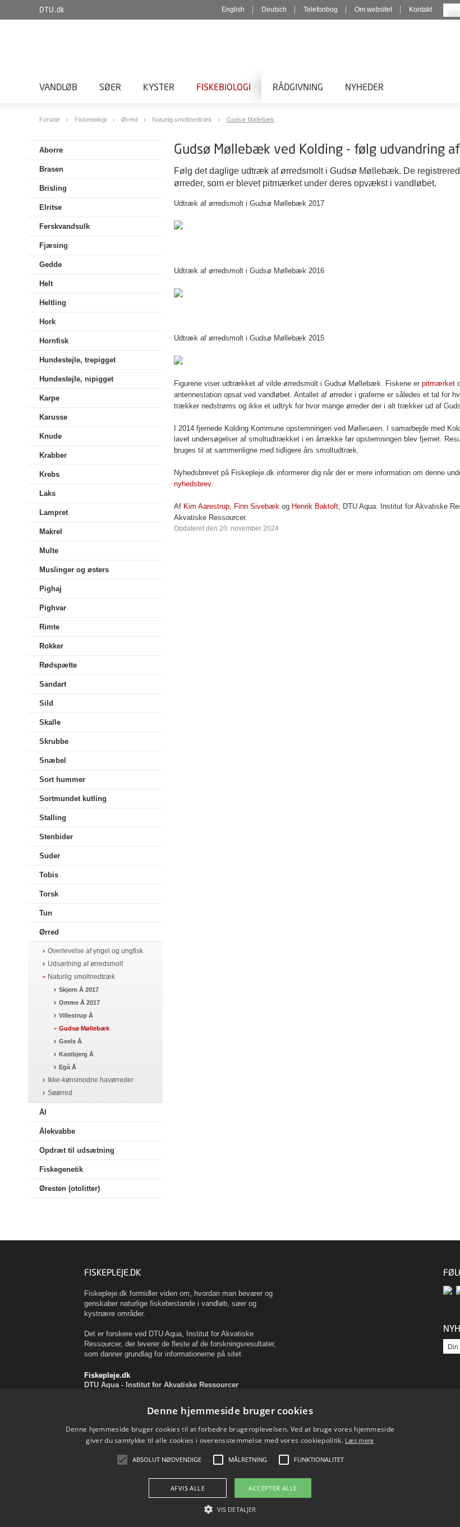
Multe (48, 550)
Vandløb (58, 86)
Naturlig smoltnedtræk (183, 119)
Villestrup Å (76, 1015)
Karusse (53, 417)
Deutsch (274, 9)
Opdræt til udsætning (76, 1150)
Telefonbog (320, 9)
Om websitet (373, 9)
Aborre (51, 150)
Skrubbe (53, 741)
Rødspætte (58, 665)
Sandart (52, 684)
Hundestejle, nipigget (76, 379)
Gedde (50, 264)
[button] (230, 1508)
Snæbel (52, 760)
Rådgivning (298, 86)
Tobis (48, 875)
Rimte (49, 627)
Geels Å (70, 1041)
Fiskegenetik (61, 1169)
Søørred (60, 1093)
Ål (43, 1112)
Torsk (48, 894)
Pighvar (52, 608)
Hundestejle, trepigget (77, 360)
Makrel (50, 531)
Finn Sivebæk (256, 506)
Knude (50, 436)
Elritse (50, 207)
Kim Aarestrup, (207, 506)
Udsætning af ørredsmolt (85, 964)
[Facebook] (449, 1290)
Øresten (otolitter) (69, 1188)
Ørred (130, 119)
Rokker (51, 646)
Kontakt (420, 9)
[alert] (230, 1457)
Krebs (49, 474)
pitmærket (438, 383)
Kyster (158, 86)
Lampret (53, 512)
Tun (45, 913)
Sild (46, 703)
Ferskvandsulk (64, 226)
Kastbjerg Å (76, 1054)
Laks (47, 493)
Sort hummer (62, 779)
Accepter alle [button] (273, 1488)
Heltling (52, 302)
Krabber (53, 455)
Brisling (53, 188)
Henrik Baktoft (315, 506)
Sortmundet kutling (73, 798)
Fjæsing (53, 245)
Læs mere (359, 1440)
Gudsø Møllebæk (250, 119)
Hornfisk (53, 341)
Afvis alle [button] (188, 1488)
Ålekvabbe (57, 1131)
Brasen (51, 169)
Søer (110, 86)
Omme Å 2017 (79, 1002)
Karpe (49, 398)
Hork (47, 322)
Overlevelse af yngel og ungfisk (95, 951)
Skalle (50, 722)
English (233, 9)
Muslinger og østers (74, 569)
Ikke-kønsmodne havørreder (91, 1080)
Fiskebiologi (223, 86)
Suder (49, 856)
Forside (50, 119)
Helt (46, 283)
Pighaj (50, 589)
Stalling (52, 817)
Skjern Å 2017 (79, 989)
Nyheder (364, 86)
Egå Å (67, 1067)
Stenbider (56, 837)
